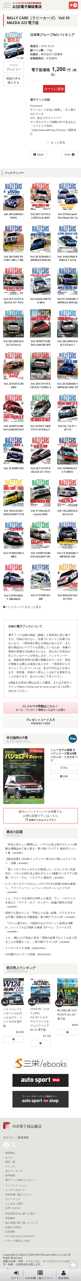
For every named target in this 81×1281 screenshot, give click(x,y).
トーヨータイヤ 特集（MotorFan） (26, 948)
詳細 (65, 776)
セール (9, 1157)
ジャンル (10, 1166)
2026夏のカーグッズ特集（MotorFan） (29, 954)
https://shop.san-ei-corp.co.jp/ (37, 686)
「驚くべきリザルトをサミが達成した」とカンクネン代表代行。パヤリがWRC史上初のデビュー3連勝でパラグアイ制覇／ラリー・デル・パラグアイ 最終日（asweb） (41, 873)
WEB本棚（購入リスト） (19, 1194)
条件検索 (10, 1175)
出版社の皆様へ (14, 1227)
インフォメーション (16, 1185)
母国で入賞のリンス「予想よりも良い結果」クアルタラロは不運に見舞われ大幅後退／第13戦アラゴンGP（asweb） (41, 915)
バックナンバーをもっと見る (23, 607)
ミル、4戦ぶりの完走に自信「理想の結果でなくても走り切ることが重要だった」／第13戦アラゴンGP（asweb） (41, 940)
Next (40, 154)
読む (65, 767)
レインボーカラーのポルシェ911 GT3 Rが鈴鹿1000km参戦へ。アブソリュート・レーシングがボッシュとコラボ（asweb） (40, 888)
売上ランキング (14, 1171)
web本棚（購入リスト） (40, 1278)
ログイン (16, 1278)
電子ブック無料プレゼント (20, 1180)
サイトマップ (12, 1199)
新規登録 (63, 1278)
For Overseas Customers (19, 1236)
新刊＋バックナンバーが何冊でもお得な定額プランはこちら (40, 816)
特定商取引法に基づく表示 (20, 1213)
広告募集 (10, 1231)
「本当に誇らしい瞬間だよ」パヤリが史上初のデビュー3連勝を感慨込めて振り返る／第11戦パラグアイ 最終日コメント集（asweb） (41, 848)
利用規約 (10, 1218)
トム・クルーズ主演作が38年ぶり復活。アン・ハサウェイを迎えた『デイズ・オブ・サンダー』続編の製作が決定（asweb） (40, 902)
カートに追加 (54, 88)
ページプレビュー (13, 67)
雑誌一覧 (10, 1161)
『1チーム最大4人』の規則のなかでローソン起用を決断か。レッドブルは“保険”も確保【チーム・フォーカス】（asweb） (39, 927)
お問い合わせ (12, 1208)
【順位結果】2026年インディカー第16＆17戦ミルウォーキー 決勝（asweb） (40, 861)
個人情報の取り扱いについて (21, 1222)
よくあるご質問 (14, 1203)
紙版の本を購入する (13, 80)
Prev (68, 154)
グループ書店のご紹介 (17, 1240)
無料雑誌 (10, 1153)
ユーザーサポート (15, 1190)
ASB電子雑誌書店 (27, 1126)
